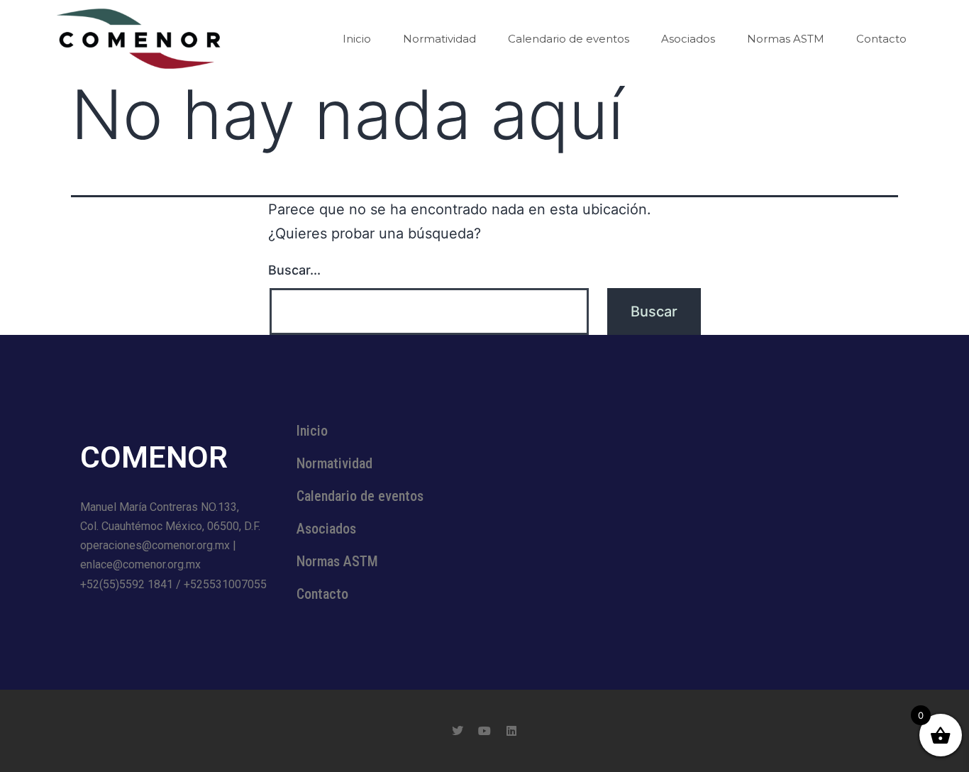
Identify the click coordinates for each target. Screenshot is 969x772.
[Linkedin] (511, 731)
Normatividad (439, 38)
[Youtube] (484, 731)
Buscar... (294, 270)
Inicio (357, 38)
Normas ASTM (785, 38)
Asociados (688, 38)
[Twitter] (457, 731)
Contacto (881, 38)
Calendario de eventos (568, 38)
